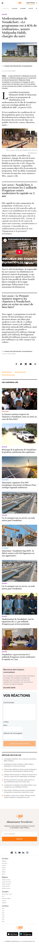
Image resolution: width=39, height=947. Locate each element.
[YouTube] (19, 852)
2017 (3, 919)
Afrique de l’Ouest (6, 882)
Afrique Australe (6, 888)
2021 (3, 910)
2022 (3, 908)
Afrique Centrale (6, 884)
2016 (3, 921)
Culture (4, 869)
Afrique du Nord (6, 879)
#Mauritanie (7, 372)
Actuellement (5, 8)
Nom (5, 725)
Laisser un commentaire (19, 744)
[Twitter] (15, 852)
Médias (4, 872)
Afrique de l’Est (6, 886)
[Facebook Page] (12, 852)
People (3, 867)
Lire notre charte (9, 687)
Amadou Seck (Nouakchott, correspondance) (18, 66)
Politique (14, 8)
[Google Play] (25, 934)
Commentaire (8, 703)
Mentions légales (6, 898)
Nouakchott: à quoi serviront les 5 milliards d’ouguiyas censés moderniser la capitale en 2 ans (19, 190)
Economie (23, 8)
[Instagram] (27, 852)
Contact (4, 900)
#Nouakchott (20, 372)
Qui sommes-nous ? (7, 894)
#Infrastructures (8, 375)
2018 (3, 917)
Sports (3, 874)
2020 (3, 912)
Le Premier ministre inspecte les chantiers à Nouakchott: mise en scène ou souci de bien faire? (17, 301)
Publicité (4, 902)
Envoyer (19, 839)
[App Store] (12, 934)
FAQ (3, 896)
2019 (3, 915)
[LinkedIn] (23, 852)
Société (31, 8)
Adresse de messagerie (12, 733)
